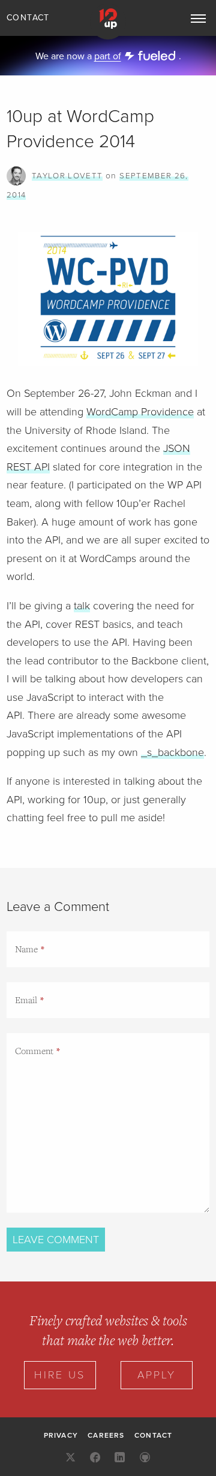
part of (107, 56)
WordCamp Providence (140, 411)
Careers (106, 1435)
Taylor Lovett (67, 176)
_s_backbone (172, 752)
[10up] (108, 22)
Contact (28, 18)
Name (26, 949)
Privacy (61, 1435)
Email (26, 1000)
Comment (34, 1050)
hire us (59, 1374)
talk (82, 605)
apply (156, 1374)
